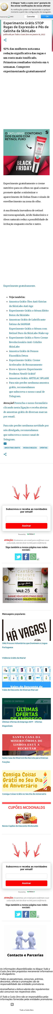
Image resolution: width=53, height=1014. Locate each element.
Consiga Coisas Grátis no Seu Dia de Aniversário (24, 794)
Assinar (26, 525)
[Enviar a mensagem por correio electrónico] (5, 445)
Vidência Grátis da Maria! (14, 658)
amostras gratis (12, 448)
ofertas (43, 448)
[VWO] (11, 17)
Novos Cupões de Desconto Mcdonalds (20, 826)
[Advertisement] (26, 100)
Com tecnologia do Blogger (28, 1004)
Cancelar (31, 16)
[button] (5, 40)
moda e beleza (30, 448)
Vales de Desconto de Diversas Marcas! (20, 690)
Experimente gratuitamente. (19, 285)
